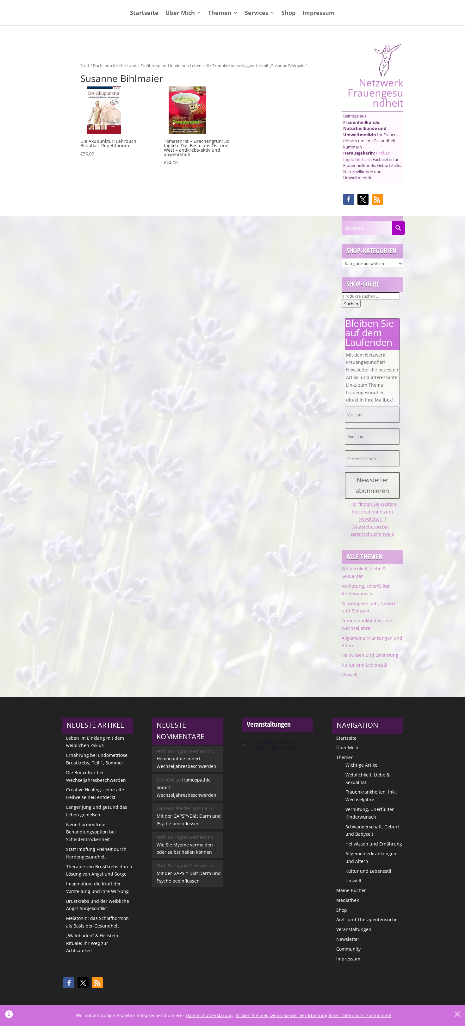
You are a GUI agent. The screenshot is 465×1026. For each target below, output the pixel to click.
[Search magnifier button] (398, 228)
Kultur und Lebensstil (365, 665)
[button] (348, 199)
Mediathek (347, 900)
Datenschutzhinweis (372, 534)
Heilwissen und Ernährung (370, 655)
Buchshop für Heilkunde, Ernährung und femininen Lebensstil (151, 65)
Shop (288, 13)
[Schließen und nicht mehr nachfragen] (457, 1015)
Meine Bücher (351, 890)
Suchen (351, 304)
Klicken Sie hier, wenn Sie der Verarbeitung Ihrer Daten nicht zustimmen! (313, 1015)
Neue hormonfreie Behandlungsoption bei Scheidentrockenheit (91, 832)
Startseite (144, 13)
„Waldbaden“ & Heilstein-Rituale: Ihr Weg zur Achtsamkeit (93, 943)
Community (348, 949)
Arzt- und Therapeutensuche (367, 919)
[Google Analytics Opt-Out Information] (9, 1015)
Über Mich (180, 13)
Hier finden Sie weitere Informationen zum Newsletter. (372, 511)
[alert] (277, 744)
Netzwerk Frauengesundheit (375, 92)
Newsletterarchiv (370, 526)
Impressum (318, 13)
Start (85, 65)
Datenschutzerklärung (209, 1015)
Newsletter (347, 939)
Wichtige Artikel (362, 765)
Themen (220, 13)
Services (256, 13)
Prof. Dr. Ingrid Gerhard (367, 156)
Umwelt (350, 675)
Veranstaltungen (353, 929)
